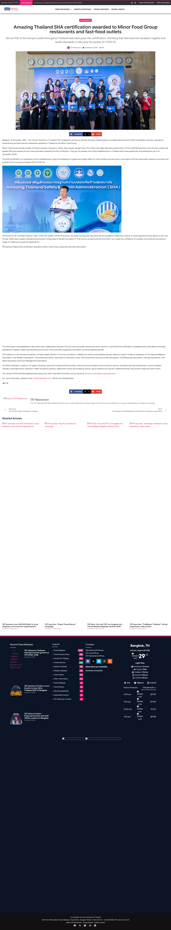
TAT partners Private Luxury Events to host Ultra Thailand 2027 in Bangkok (37, 688)
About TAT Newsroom (74, 922)
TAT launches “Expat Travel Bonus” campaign (60, 625)
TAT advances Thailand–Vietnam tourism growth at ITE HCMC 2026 (58, 2)
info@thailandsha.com (42, 378)
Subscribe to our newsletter (96, 667)
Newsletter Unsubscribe (94, 670)
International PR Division (95, 650)
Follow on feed (99, 922)
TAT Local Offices (92, 653)
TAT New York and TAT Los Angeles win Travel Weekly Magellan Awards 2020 (104, 625)
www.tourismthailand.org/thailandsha (100, 374)
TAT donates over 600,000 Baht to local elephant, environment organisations (20, 625)
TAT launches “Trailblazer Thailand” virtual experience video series (148, 625)
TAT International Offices (95, 656)
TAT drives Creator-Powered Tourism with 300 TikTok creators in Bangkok (36, 716)
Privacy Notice (88, 922)
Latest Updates (26, 3)
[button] (131, 2)
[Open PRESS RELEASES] (71, 9)
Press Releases (85, 20)
